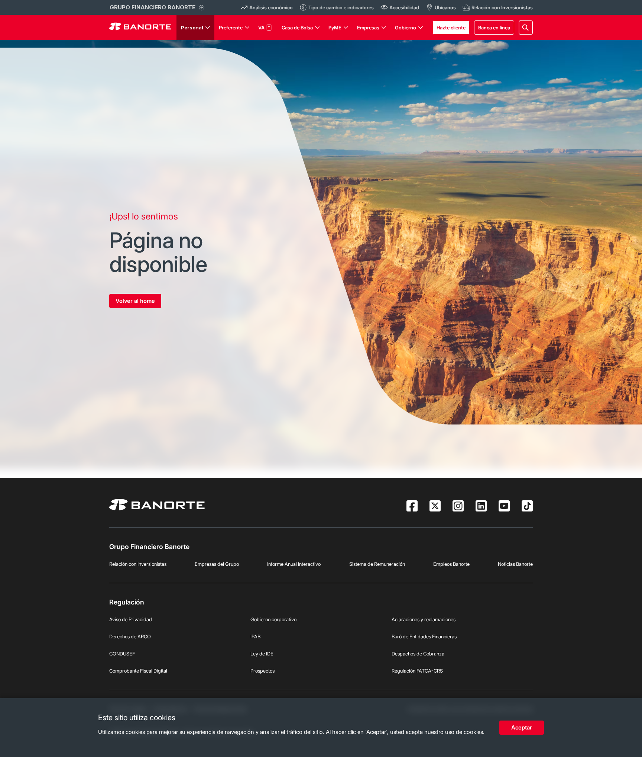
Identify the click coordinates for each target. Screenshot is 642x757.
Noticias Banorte (515, 564)
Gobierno (405, 28)
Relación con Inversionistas (137, 564)
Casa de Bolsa (297, 28)
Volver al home (135, 300)
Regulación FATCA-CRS (417, 671)
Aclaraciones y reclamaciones (423, 619)
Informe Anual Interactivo (294, 564)
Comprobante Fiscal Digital (138, 671)
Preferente (231, 28)
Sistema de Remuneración (377, 564)
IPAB (255, 636)
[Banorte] (140, 27)
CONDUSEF (122, 654)
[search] (526, 27)
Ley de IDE (261, 654)
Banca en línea (494, 28)
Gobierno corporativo (273, 619)
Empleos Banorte (451, 564)
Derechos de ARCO (130, 636)
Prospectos (262, 671)
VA (261, 28)
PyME (334, 28)
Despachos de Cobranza (418, 654)
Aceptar (521, 727)
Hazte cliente (451, 28)
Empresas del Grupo (217, 564)
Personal (192, 28)
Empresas (368, 28)
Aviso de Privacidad (130, 619)
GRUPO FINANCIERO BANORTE (152, 7)
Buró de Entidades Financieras (424, 636)
